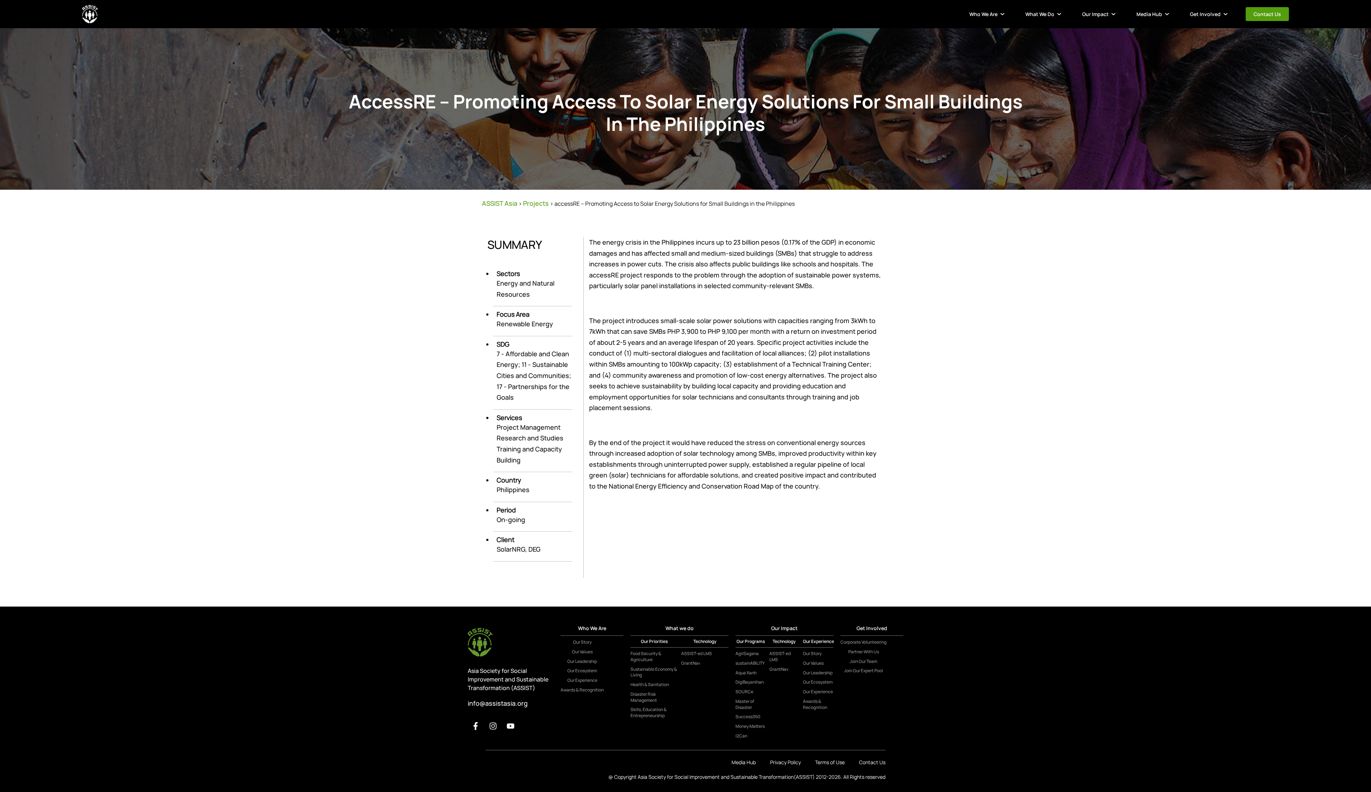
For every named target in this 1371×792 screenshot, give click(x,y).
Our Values (582, 652)
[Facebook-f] (475, 726)
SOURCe (744, 692)
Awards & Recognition (582, 690)
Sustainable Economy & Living (654, 672)
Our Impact (1095, 14)
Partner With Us (863, 652)
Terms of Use (830, 762)
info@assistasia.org (498, 703)
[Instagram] (493, 726)
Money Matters (750, 726)
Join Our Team (863, 661)
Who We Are (983, 14)
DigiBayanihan (749, 682)
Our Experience (582, 680)
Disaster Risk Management (644, 697)
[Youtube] (510, 726)
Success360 (747, 717)
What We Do (1039, 14)
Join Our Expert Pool (863, 671)
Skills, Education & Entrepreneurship (649, 713)
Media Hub (1149, 14)
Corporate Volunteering (863, 642)
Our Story (582, 642)
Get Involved (1205, 14)
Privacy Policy (785, 762)
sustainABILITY (750, 663)
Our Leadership (582, 661)
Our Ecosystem (582, 671)
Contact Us (1267, 14)
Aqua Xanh (746, 673)
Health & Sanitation (650, 685)
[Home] (90, 14)
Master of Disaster (744, 704)
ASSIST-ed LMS (696, 653)
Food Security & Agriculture (646, 657)
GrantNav (690, 663)
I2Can (741, 736)
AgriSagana (747, 653)
